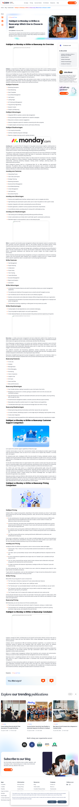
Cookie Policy (20, 789)
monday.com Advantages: (66, 66)
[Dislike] (51, 681)
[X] (2, 25)
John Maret (68, 72)
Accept (52, 801)
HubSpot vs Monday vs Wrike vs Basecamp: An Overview (67, 55)
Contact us (52, 784)
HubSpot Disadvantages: (66, 61)
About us (52, 786)
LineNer (3, 786)
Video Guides (37, 786)
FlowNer (3, 789)
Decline (62, 801)
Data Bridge (4, 795)
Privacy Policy (20, 786)
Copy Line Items (4, 791)
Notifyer (3, 793)
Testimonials (53, 789)
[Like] (43, 681)
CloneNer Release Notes (39, 789)
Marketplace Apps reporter (7, 800)
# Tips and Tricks (13, 17)
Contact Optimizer (5, 797)
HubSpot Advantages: (65, 59)
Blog (35, 784)
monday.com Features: (66, 63)
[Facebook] (2, 21)
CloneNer (3, 784)
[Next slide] (75, 694)
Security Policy (20, 784)
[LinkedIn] (2, 17)
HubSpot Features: (65, 57)
